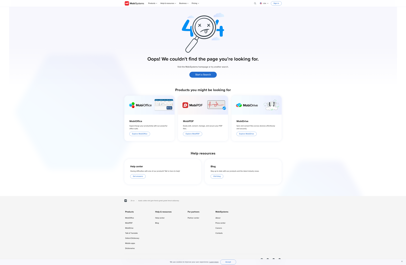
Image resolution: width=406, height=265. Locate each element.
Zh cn (132, 201)
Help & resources (167, 3)
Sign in (276, 3)
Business (183, 3)
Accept (228, 262)
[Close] (402, 261)
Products (151, 3)
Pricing (194, 3)
